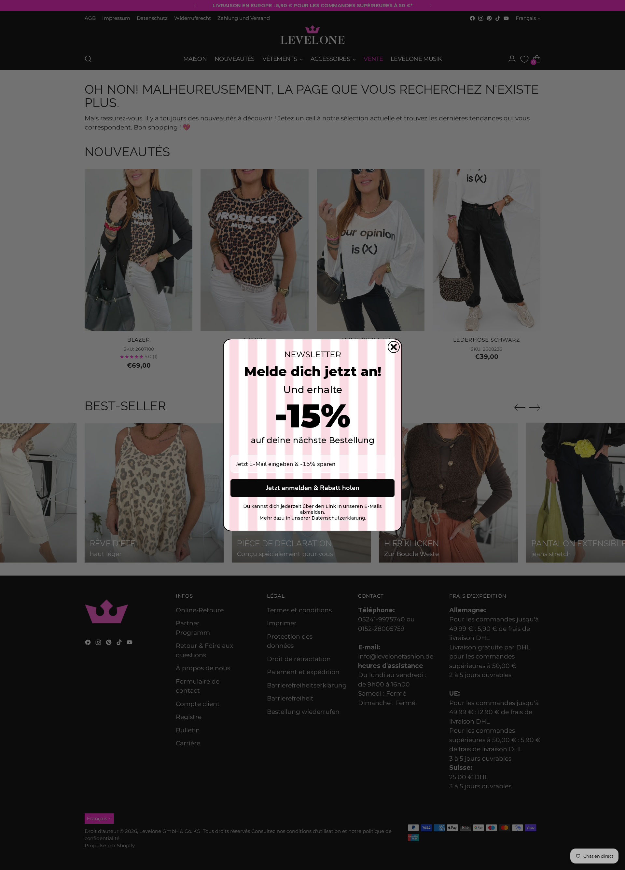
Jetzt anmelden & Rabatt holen (312, 487)
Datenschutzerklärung (338, 518)
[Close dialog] (393, 347)
